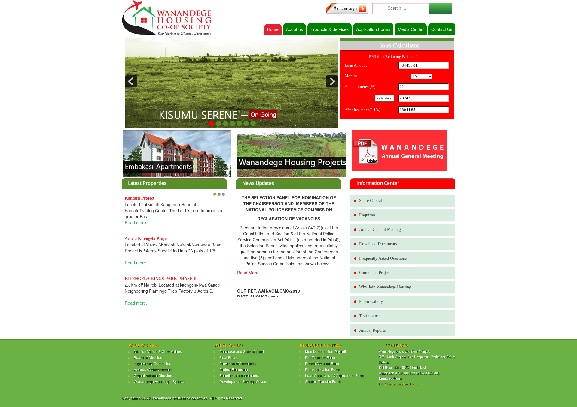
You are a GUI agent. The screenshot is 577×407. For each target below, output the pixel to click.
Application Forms (373, 29)
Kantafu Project (139, 198)
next (331, 81)
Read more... (137, 222)
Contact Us (441, 29)
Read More (247, 273)
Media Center (411, 29)
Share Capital (370, 200)
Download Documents (378, 244)
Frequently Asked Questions (383, 258)
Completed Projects (375, 272)
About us (294, 29)
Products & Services (329, 29)
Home (273, 29)
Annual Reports (372, 330)
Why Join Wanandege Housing (385, 287)
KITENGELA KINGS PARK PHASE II (161, 278)
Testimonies (369, 316)
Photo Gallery (371, 301)
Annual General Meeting (380, 229)
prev (131, 81)
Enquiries (367, 215)
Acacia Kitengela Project (147, 238)
